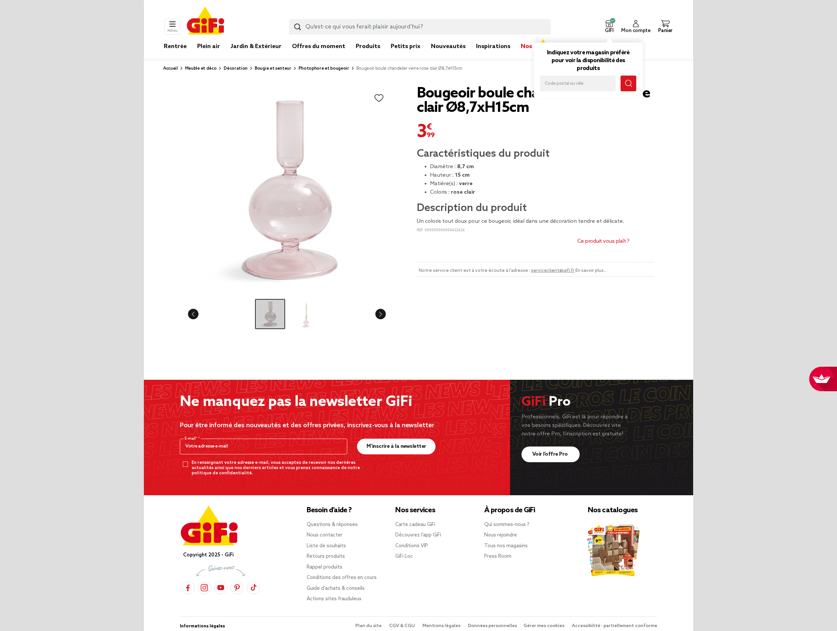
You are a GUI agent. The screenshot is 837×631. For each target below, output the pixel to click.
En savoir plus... (590, 270)
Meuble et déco (201, 68)
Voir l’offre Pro (550, 454)
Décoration (236, 68)
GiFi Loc (404, 556)
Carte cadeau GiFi (415, 525)
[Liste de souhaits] (378, 98)
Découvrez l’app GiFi (418, 535)
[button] (609, 27)
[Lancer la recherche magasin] (628, 83)
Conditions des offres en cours (342, 578)
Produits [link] (368, 46)
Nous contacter (324, 535)
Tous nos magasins (506, 546)
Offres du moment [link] (318, 46)
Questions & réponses (332, 525)
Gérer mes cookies (544, 626)
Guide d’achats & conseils (336, 588)
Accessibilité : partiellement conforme (614, 626)
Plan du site (369, 626)
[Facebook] (188, 586)
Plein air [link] (208, 46)
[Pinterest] (237, 586)
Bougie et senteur (273, 68)
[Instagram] (204, 586)
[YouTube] (220, 586)
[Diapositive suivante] (375, 314)
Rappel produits (324, 567)
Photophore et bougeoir (324, 68)
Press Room (497, 556)
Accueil (170, 68)
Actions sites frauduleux (334, 599)
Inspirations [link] (493, 46)
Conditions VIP (411, 546)
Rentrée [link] (175, 46)
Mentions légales (441, 626)
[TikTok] (253, 586)
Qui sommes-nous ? (506, 525)
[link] (367, 56)
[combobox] (420, 27)
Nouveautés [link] (448, 46)
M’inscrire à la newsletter (396, 446)
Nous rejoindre (500, 535)
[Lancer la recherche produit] (297, 27)
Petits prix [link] (405, 46)
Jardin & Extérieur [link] (256, 46)
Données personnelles (492, 626)
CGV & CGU (402, 626)
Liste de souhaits (326, 546)
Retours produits (326, 556)
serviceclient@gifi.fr (552, 270)
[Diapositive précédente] (198, 314)
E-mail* (191, 438)
